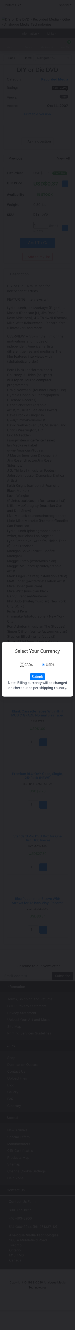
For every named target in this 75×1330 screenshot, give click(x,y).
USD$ (50, 664)
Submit (37, 676)
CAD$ (28, 664)
